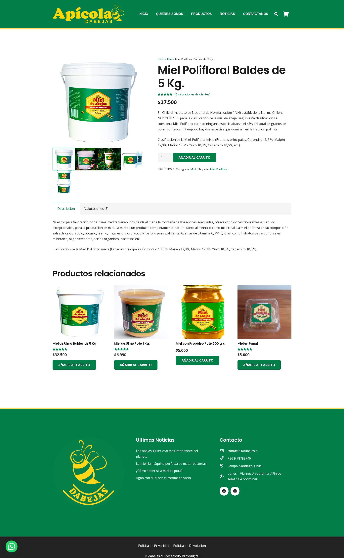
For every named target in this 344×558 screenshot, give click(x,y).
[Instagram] (235, 491)
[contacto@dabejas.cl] (224, 451)
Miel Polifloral (219, 169)
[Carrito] (285, 14)
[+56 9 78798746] (224, 458)
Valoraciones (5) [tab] (96, 208)
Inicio (161, 59)
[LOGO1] (88, 14)
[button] (276, 14)
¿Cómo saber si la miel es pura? (159, 471)
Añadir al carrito (194, 157)
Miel (169, 59)
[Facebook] (224, 491)
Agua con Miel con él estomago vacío (163, 478)
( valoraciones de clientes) (192, 94)
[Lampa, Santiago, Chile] (224, 466)
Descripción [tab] (66, 208)
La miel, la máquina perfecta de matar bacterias (171, 463)
